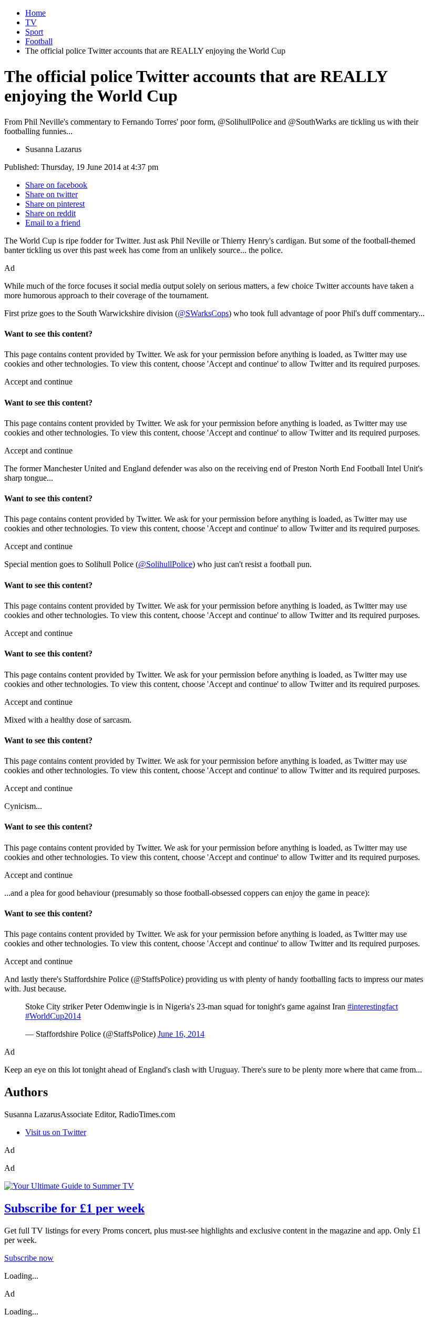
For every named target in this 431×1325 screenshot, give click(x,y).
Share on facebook (56, 184)
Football (39, 41)
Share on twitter (51, 194)
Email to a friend (52, 222)
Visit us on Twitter (55, 1132)
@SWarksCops (203, 313)
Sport (34, 31)
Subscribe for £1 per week (74, 1208)
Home (35, 12)
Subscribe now (29, 1257)
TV (31, 22)
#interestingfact (372, 1006)
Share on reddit (50, 213)
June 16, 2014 (181, 1033)
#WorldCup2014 (53, 1016)
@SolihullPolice (165, 564)
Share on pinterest (55, 203)
